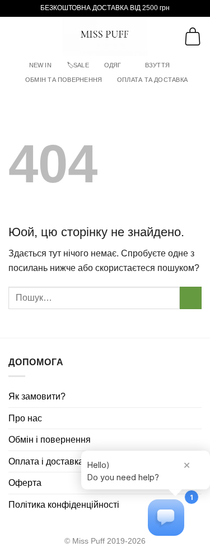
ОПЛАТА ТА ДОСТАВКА (152, 79)
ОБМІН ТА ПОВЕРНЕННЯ (63, 79)
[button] (15, 36)
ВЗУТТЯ (157, 65)
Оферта (24, 483)
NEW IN (40, 65)
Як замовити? (37, 396)
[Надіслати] (191, 298)
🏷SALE (78, 65)
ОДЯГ (113, 65)
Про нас (25, 418)
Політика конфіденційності (63, 504)
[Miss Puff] (105, 36)
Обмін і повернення (49, 439)
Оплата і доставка (45, 461)
